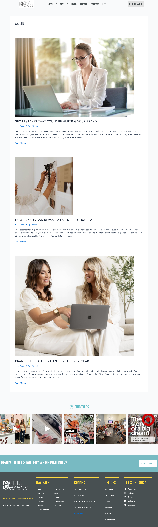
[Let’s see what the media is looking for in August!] (79, 429)
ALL (17, 126)
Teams (74, 3)
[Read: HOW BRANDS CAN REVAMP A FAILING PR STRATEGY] (44, 186)
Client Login (59, 501)
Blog (104, 3)
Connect (57, 505)
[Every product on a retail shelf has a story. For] (143, 429)
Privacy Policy (43, 509)
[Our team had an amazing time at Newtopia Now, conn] (15, 429)
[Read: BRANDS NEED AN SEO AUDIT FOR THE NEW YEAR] (74, 306)
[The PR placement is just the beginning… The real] (47, 429)
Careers (57, 497)
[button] (52, 3)
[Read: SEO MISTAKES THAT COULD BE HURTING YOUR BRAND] (74, 77)
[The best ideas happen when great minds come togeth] (111, 429)
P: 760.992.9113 (80, 513)
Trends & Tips (25, 126)
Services (50, 3)
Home (40, 489)
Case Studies (59, 489)
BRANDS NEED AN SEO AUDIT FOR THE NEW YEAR (52, 361)
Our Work (95, 3)
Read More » (20, 143)
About (62, 3)
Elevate (83, 3)
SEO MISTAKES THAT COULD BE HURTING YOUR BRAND (56, 121)
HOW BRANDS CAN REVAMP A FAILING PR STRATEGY (54, 220)
